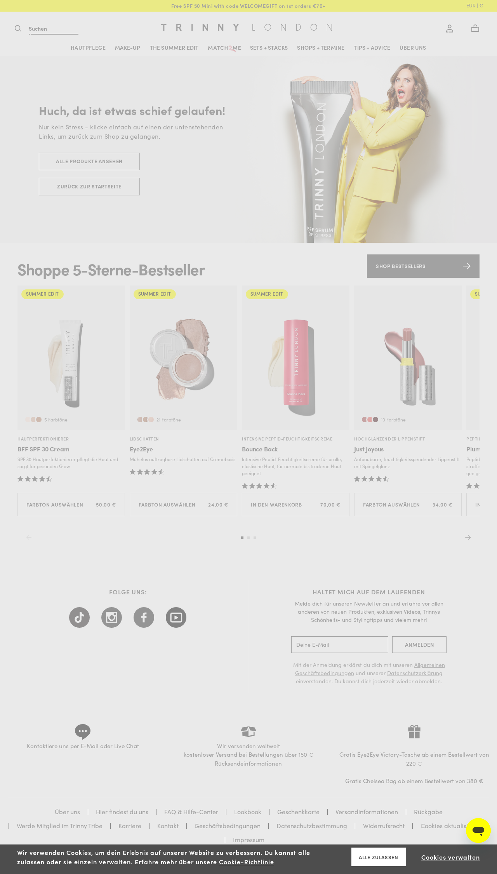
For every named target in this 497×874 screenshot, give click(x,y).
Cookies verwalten (450, 857)
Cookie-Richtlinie (246, 861)
